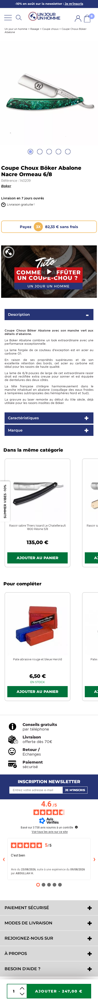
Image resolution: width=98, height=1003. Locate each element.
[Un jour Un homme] (45, 16)
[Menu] (8, 17)
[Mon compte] (78, 19)
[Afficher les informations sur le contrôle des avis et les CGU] (76, 827)
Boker (6, 186)
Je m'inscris (75, 790)
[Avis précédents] (3, 859)
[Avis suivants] (94, 859)
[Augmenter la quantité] (22, 988)
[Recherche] (19, 17)
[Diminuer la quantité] (22, 994)
